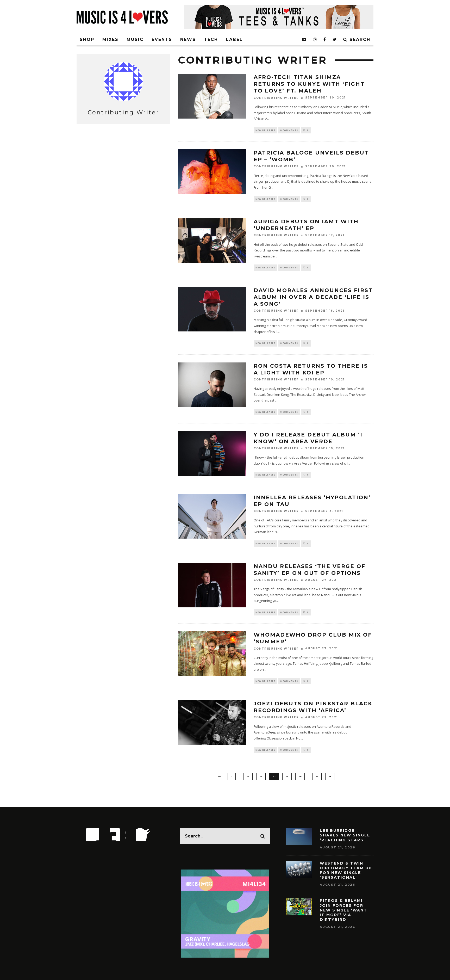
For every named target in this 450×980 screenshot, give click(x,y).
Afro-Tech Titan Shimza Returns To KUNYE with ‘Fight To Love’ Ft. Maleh (309, 84)
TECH (211, 39)
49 (300, 776)
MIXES (110, 39)
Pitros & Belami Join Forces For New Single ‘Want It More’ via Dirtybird (343, 910)
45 (248, 776)
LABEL (234, 39)
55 (317, 776)
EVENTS (162, 39)
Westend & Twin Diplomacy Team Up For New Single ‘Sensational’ (346, 870)
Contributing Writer (276, 98)
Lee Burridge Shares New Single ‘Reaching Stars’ (345, 835)
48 (287, 776)
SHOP (87, 39)
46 (261, 776)
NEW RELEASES (265, 130)
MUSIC (135, 39)
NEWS (188, 39)
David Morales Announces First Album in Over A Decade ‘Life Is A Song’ (313, 297)
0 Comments (289, 130)
